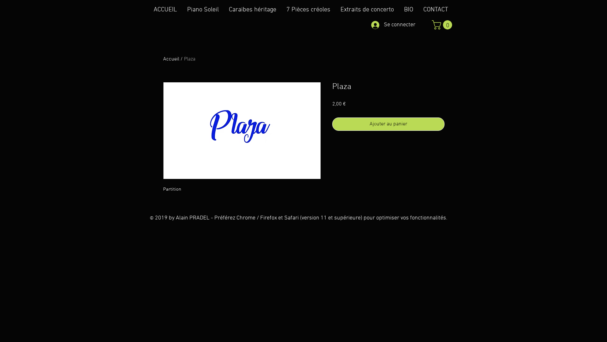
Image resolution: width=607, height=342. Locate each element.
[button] (443, 24)
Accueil (171, 59)
